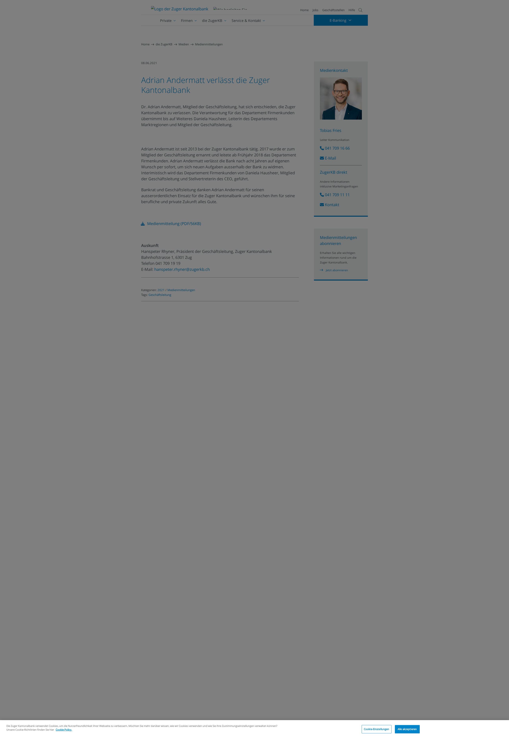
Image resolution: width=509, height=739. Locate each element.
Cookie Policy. (64, 729)
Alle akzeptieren (407, 729)
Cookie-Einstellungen (376, 729)
